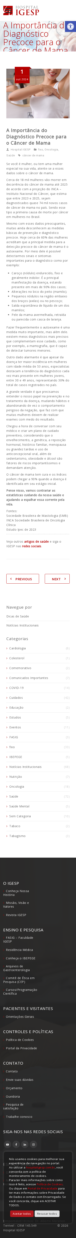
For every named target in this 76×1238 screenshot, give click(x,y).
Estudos (15, 717)
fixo (40, 149)
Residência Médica (19, 950)
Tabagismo (17, 836)
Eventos (15, 727)
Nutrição (15, 777)
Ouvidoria (13, 1096)
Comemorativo (20, 668)
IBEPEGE (15, 757)
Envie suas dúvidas (19, 1080)
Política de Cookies (20, 1040)
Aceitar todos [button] (22, 1214)
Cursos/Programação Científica (20, 991)
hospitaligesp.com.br (40, 1167)
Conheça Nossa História (16, 893)
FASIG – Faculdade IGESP (18, 939)
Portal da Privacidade (21, 1048)
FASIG (13, 737)
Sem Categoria (20, 816)
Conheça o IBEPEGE (20, 958)
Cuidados (16, 698)
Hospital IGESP (21, 149)
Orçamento (14, 1088)
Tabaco (14, 826)
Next (56, 579)
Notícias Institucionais (22, 625)
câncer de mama (33, 155)
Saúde (10, 155)
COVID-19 (16, 688)
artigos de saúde (36, 541)
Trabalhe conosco (19, 1117)
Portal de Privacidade (43, 1188)
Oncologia (51, 149)
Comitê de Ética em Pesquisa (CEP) (19, 980)
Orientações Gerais (20, 1017)
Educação (16, 707)
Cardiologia (17, 648)
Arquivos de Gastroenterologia (16, 968)
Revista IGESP (16, 915)
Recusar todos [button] (47, 1214)
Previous (23, 579)
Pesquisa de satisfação (13, 1106)
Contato (12, 1071)
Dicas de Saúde (17, 616)
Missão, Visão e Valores (16, 904)
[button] (70, 26)
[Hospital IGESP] (21, 10)
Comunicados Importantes (28, 678)
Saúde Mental (19, 806)
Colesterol (16, 658)
